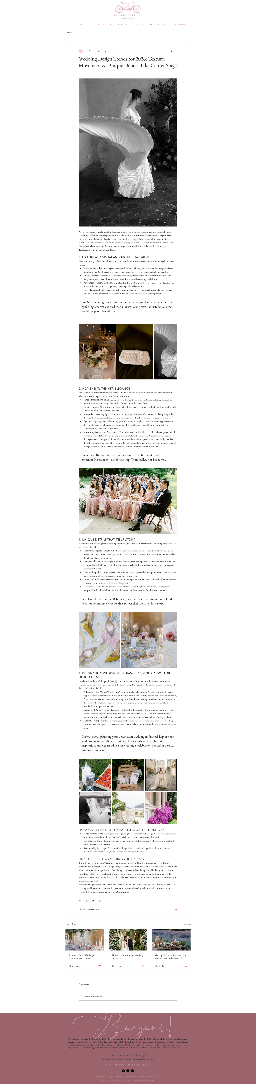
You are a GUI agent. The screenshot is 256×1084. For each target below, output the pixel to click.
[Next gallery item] (174, 351)
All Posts (68, 32)
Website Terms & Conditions (136, 1080)
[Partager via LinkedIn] (93, 900)
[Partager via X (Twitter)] (86, 900)
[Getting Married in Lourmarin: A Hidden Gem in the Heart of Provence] (171, 939)
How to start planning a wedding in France (127, 957)
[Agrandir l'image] (97, 351)
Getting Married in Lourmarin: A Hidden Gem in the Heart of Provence (170, 957)
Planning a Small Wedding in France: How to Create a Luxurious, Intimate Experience (83, 957)
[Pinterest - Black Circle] (132, 1070)
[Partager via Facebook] (80, 900)
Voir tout (187, 924)
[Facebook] (127, 1070)
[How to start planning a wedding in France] (128, 939)
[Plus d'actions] (175, 50)
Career (102, 1080)
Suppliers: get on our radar (115, 1080)
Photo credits (151, 1080)
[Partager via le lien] (99, 900)
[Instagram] (123, 1070)
